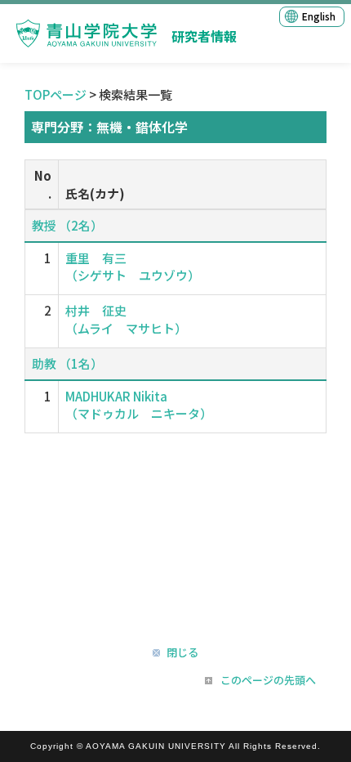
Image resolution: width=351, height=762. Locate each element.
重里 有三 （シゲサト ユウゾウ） (132, 266)
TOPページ (55, 94)
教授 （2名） (67, 225)
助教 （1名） (67, 363)
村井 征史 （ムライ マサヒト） (126, 319)
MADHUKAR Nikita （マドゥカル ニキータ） (138, 405)
